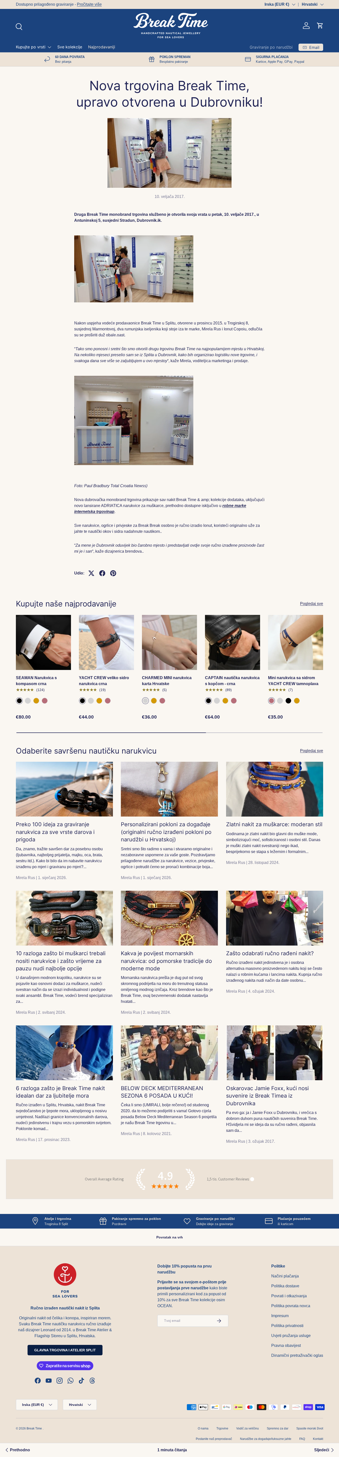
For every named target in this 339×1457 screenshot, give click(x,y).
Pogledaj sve (311, 604)
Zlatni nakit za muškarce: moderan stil (274, 824)
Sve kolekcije (69, 46)
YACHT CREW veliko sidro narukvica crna (104, 681)
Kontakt (318, 1439)
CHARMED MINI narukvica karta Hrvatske (167, 681)
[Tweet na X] (91, 573)
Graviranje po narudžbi (271, 47)
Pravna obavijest (286, 1345)
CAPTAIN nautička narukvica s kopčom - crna (232, 681)
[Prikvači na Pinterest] (113, 573)
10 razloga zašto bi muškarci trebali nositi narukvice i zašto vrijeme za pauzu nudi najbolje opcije (60, 961)
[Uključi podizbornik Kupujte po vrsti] (49, 47)
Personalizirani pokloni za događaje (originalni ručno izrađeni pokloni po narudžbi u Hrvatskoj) (166, 832)
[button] (320, 25)
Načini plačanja (285, 1276)
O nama (203, 1428)
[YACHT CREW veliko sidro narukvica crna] (106, 642)
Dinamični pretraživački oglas (297, 1355)
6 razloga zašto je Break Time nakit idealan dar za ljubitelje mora (60, 1092)
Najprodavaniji (101, 46)
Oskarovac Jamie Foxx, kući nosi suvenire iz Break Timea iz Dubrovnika (267, 1096)
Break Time (34, 1428)
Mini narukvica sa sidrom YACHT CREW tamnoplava (293, 681)
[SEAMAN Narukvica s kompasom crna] (43, 642)
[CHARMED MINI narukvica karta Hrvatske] (169, 642)
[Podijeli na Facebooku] (102, 573)
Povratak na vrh (169, 1237)
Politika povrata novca (290, 1306)
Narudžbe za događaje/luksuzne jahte (265, 1439)
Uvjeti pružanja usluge (291, 1335)
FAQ (302, 1439)
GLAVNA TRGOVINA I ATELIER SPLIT (65, 1350)
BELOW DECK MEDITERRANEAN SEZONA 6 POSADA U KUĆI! (162, 1092)
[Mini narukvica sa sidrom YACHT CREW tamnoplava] (295, 642)
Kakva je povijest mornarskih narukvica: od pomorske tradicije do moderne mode (166, 961)
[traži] (18, 26)
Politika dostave (285, 1286)
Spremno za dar (277, 1428)
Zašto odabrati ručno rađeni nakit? (270, 953)
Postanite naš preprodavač (214, 1439)
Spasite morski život (309, 1428)
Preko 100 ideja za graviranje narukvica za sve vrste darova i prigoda (55, 832)
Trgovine (222, 1428)
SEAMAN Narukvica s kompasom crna (36, 681)
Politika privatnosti (287, 1326)
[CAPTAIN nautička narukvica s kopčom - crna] (232, 642)
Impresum (280, 1316)
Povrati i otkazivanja (289, 1296)
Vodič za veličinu (247, 1428)
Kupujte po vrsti (30, 46)
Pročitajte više (89, 4)
